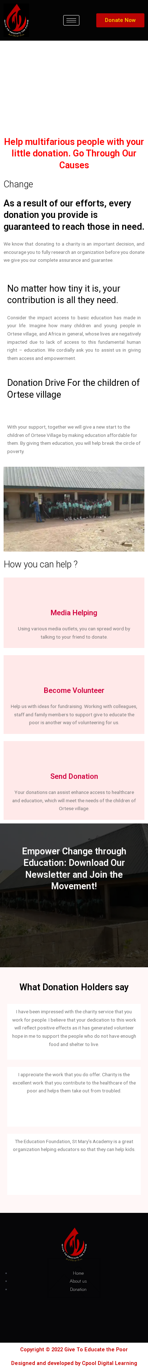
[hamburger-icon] (71, 20)
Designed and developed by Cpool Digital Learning (74, 1363)
